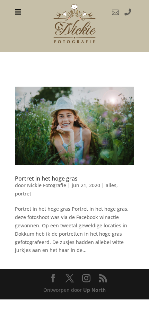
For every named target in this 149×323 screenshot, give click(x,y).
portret (23, 193)
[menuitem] (18, 12)
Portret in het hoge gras (46, 178)
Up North (94, 290)
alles (111, 185)
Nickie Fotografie (46, 185)
